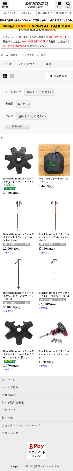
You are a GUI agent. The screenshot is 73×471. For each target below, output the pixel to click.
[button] (5, 5)
